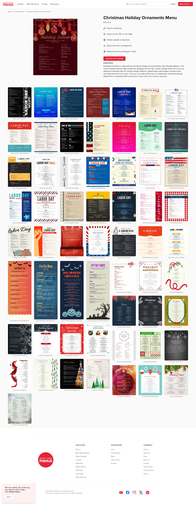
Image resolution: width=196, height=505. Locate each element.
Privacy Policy (148, 470)
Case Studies (115, 453)
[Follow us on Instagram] (134, 492)
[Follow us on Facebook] (127, 492)
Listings (78, 460)
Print (112, 449)
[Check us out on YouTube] (121, 492)
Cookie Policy (14, 492)
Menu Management (83, 453)
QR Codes (79, 470)
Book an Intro (184, 4)
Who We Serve (33, 4)
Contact (146, 463)
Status (146, 474)
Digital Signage (81, 456)
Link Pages (79, 474)
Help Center (115, 460)
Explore (113, 463)
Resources (54, 4)
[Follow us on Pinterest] (147, 492)
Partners (146, 460)
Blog (112, 456)
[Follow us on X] (141, 492)
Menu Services (81, 477)
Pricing (44, 4)
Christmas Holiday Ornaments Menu (39, 11)
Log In (173, 4)
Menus (10, 11)
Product (20, 4)
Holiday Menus (20, 11)
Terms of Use (148, 467)
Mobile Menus (81, 467)
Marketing (79, 463)
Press (145, 456)
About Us (147, 453)
